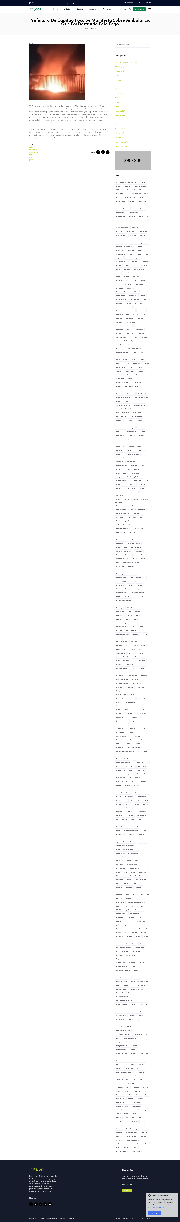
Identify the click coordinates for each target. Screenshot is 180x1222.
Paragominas (120, 868)
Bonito (146, 299)
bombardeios (134, 299)
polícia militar (134, 914)
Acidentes (138, 205)
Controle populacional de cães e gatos (129, 416)
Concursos (130, 394)
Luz (124, 755)
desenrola (119, 462)
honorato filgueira (122, 668)
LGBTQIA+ (138, 744)
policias (127, 925)
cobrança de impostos (123, 382)
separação (144, 1053)
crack (128, 424)
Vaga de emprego (132, 1129)
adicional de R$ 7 (138, 209)
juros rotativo (120, 732)
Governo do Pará (121, 649)
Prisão (142, 944)
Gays (145, 634)
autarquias (134, 262)
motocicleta (129, 796)
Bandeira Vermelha (122, 277)
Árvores (118, 265)
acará (118, 205)
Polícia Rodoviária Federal (125, 917)
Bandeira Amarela (130, 273)
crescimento (120, 428)
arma (140, 250)
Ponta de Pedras (121, 929)
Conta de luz (134, 409)
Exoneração (120, 566)
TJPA (146, 1095)
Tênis (133, 1080)
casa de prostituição (123, 345)
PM (137, 898)
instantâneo (142, 698)
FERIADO (130, 585)
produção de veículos (123, 948)
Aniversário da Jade (123, 239)
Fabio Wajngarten (122, 574)
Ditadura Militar (136, 480)
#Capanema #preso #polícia (126, 182)
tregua (118, 1117)
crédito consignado (140, 424)
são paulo (138, 1034)
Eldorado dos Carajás (137, 510)
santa (139, 1019)
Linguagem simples (133, 747)
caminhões (129, 318)
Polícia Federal (121, 914)
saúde (126, 1012)
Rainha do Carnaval (123, 970)
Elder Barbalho (121, 510)
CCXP (142, 360)
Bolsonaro (132, 296)
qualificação (120, 963)
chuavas (140, 367)
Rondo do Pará (135, 1008)
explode (131, 566)
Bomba (142, 296)
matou (131, 770)
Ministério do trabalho (123, 789)
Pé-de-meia (120, 876)
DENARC (119, 454)
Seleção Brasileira (122, 1042)
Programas (107, 9)
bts (133, 311)
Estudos (134, 559)
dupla (135, 492)
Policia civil (128, 921)
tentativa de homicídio (140, 1087)
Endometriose (120, 532)
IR (144, 706)
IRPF (126, 710)
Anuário (119, 243)
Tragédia (140, 1098)
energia (132, 532)
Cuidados (131, 435)
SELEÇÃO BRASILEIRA (122, 1046)
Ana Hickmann (121, 235)
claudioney (120, 379)
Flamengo (119, 608)
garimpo (119, 630)
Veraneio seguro (131, 1132)
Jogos (133, 721)
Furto (136, 619)
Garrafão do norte (122, 634)
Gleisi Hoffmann (121, 642)
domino (118, 488)
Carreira (134, 337)
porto (146, 929)
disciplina (119, 477)
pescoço (129, 887)
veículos (119, 1132)
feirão (136, 581)
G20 (133, 627)
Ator (147, 254)
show (142, 1061)
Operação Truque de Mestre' (125, 842)
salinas (141, 1015)
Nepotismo (119, 815)
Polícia (93, 28)
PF (127, 891)
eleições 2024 (120, 517)
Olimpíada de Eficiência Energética (127, 830)
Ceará (118, 364)
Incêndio (119, 687)
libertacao (119, 747)
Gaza (118, 638)
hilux (143, 657)
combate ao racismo (123, 390)
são (121, 1027)
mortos (118, 796)
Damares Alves (121, 443)
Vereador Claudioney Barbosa (126, 1136)
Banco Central (139, 269)
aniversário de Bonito (141, 239)
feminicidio (120, 585)
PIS (142, 895)
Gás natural (128, 638)
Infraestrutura (121, 695)
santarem (144, 1023)
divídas (118, 484)
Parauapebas (134, 868)
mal (134, 759)
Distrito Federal (121, 480)
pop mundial (135, 929)
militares (143, 781)
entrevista (134, 540)
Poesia (141, 906)
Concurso (119, 394)
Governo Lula (120, 653)
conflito (118, 401)
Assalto (139, 254)
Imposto (135, 679)
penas (129, 879)
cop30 (131, 420)
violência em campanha (124, 1144)
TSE (126, 1121)
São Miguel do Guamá (123, 1034)
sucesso (140, 1064)
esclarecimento (136, 547)
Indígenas (129, 687)
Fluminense (120, 611)
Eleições (137, 513)
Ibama (118, 672)
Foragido (138, 611)
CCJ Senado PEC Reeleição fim (126, 360)
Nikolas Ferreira (142, 815)
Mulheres (128, 804)
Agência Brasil (143, 216)
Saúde (119, 107)
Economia (120, 115)
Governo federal (137, 649)
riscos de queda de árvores (125, 1000)
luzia (131, 755)
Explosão (139, 570)
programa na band (122, 951)
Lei (141, 740)
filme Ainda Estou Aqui (123, 600)
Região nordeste (121, 981)
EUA (117, 562)
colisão (118, 386)
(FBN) (118, 186)
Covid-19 (119, 424)
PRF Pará (125, 940)
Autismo (145, 262)
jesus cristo (120, 717)
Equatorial (119, 544)
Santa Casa (120, 1023)
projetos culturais (131, 955)
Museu (128, 808)
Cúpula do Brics (137, 352)
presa (138, 936)
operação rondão (122, 838)
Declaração (120, 447)
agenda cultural (121, 220)
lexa (147, 740)
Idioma (137, 672)
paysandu (142, 872)
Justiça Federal (121, 736)
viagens (119, 1140)
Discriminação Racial (134, 477)
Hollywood (141, 660)
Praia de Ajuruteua (131, 932)
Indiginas (119, 691)
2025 (140, 190)
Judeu (142, 725)
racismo (133, 966)
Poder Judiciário (129, 906)
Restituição (120, 993)
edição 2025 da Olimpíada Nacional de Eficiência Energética (132, 501)
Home (55, 9)
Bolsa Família (120, 296)
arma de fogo (120, 254)
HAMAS (135, 657)
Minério (118, 785)
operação (119, 834)
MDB (137, 774)
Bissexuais (130, 288)
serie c (136, 1057)
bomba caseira (121, 299)
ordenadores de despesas (124, 849)
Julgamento (120, 729)
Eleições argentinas (135, 517)
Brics (126, 311)
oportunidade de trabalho (125, 846)
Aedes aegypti (133, 212)
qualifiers (132, 963)
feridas (118, 589)
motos (118, 800)
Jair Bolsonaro (130, 713)
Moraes (137, 793)
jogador (134, 717)
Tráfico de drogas (122, 1114)
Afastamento (120, 216)
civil (126, 375)
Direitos (136, 469)
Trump (118, 1121)
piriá (134, 895)
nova (127, 823)
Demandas (142, 450)
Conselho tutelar (139, 405)
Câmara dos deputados (133, 348)
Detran (144, 465)
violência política (142, 1144)
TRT (139, 1117)
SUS (146, 1068)
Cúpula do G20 (121, 356)
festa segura (128, 596)
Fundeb (118, 619)
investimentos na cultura (124, 706)
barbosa (136, 277)
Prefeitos (144, 932)
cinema (118, 375)
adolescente (120, 212)
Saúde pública (121, 1015)
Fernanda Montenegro (132, 589)
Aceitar (154, 1213)
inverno (118, 702)
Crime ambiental (130, 431)
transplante (120, 1102)
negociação (142, 812)
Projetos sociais (121, 959)
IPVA (138, 706)
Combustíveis (138, 390)
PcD (130, 876)
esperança (138, 551)
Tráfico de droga (141, 1110)
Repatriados (128, 985)
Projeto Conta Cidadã (140, 951)
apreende (133, 243)
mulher (118, 804)
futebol (133, 623)
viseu (135, 1148)
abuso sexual (143, 201)
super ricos (129, 1068)
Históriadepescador (122, 660)
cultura (141, 435)
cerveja (146, 364)
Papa (129, 861)
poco (31, 160)
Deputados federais (132, 454)
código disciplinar (122, 352)
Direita (128, 469)
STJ (124, 1064)
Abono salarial (121, 201)
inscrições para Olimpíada (125, 698)
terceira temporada (122, 1091)
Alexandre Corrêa (122, 228)
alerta (142, 224)
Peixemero (119, 879)
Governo (134, 642)
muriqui (119, 808)
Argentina (131, 250)
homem (118, 664)
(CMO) (142, 182)
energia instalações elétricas (125, 536)
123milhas (127, 186)
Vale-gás (145, 1129)
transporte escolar (122, 1106)
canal (137, 326)
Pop (116, 84)
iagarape (141, 668)
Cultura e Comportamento (126, 62)
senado (132, 1049)
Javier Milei (143, 713)
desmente (134, 465)
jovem (141, 721)
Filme (142, 596)
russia (118, 1012)
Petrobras (119, 891)
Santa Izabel (132, 1023)
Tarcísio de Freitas (132, 1076)
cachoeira (141, 311)
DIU (147, 480)
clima (130, 379)
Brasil (129, 307)
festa (118, 596)
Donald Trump (130, 488)
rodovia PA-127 (121, 1008)
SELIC (135, 1046)
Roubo (146, 1008)
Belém (143, 280)
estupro (143, 559)
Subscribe (127, 1190)
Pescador (137, 883)
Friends (129, 615)
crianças (141, 428)
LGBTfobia (119, 744)
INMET (132, 695)
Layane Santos (121, 740)
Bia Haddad (140, 284)
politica (137, 925)
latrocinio (138, 736)
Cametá (119, 318)
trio (133, 1117)
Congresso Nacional (123, 405)
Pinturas (119, 895)
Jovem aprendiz (121, 725)
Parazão (145, 868)
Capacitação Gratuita (123, 330)
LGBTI (129, 744)
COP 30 (118, 420)
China (131, 367)
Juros (143, 729)
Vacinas (119, 1129)
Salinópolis (120, 1019)
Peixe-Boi (138, 876)
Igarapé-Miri (133, 676)
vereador (144, 1132)
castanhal (137, 345)
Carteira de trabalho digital (125, 341)
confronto (129, 401)
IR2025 (118, 710)
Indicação (140, 687)
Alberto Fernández (122, 224)
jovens (133, 725)
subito (131, 1064)
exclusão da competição (131, 562)
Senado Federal (121, 1053)
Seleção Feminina (138, 1042)
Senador (134, 1053)
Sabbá (132, 1015)
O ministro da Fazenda (123, 827)
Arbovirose (119, 250)
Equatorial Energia (134, 544)
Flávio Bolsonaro (132, 608)
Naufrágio (129, 812)
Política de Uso (158, 1207)
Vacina (140, 1125)
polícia (128, 910)
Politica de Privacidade (124, 1218)
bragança (138, 303)
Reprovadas (141, 985)
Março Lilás (142, 766)
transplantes (137, 1102)
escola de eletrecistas (123, 551)
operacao (142, 842)
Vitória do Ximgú (121, 1151)
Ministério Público (141, 789)
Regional (118, 102)
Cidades (119, 67)
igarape (144, 676)
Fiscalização (141, 604)
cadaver (135, 314)
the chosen (119, 1095)
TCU (117, 1083)
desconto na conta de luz (138, 458)
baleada (127, 269)
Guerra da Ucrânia (122, 657)
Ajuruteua (143, 220)
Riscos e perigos (121, 1004)
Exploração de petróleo (124, 570)
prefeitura (33, 149)
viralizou (126, 1148)
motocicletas (142, 796)
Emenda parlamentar (123, 528)
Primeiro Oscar (131, 944)
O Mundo (119, 138)
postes (118, 932)
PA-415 (139, 857)
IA (133, 668)
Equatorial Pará (121, 547)
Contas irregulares (122, 413)
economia (119, 496)
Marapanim (130, 766)
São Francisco (131, 1027)
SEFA (117, 1038)
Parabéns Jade (132, 864)
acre (146, 205)
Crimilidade (120, 435)
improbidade (136, 683)
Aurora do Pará (121, 262)
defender (119, 450)
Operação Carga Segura (135, 834)
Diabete (118, 469)
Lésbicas (133, 740)
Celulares (136, 364)
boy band (119, 303)
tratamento (137, 1106)
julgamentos (133, 729)
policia (118, 921)
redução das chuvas (123, 978)
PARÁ (118, 872)
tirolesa (138, 1095)
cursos (140, 439)
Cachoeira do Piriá (122, 314)
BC (136, 280)
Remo (118, 985)
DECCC (139, 443)
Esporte (119, 133)
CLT (137, 379)
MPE (132, 800)
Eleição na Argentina (123, 513)
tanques (141, 1072)
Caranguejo (130, 333)
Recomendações (136, 974)
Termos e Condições (143, 1218)
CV (148, 439)
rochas (133, 1004)
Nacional (118, 98)
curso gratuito (129, 439)
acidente (127, 205)
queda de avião (121, 966)
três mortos (136, 1114)
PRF (117, 940)
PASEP (133, 872)
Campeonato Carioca (123, 326)
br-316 (129, 303)
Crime (118, 431)
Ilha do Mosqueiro (122, 679)
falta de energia (135, 577)
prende (129, 936)
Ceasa (127, 364)
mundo (145, 804)
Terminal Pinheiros (140, 1091)
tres (126, 1117)
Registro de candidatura (139, 981)
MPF (139, 800)
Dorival (141, 488)
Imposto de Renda (122, 683)
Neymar (130, 815)
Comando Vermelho (132, 386)
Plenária (119, 898)
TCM (141, 1080)
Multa (137, 804)
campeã (140, 318)
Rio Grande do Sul (122, 997)
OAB (136, 827)
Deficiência (130, 450)
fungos (127, 619)
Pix (148, 895)
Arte (131, 254)
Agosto (133, 220)
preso (146, 936)
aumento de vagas (132, 258)
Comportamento (121, 146)
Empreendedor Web (68, 1218)
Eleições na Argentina (123, 521)
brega (118, 311)
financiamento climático (124, 604)
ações (141, 197)
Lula (117, 755)
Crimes (142, 431)
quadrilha (143, 959)
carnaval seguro (121, 337)
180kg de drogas (140, 186)
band (118, 273)
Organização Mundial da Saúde (127, 853)
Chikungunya (120, 367)
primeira (119, 944)
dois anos (142, 484)
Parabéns (119, 864)
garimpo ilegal (131, 630)
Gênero (138, 638)
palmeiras (119, 861)
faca (134, 574)
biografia (119, 288)
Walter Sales (136, 1151)
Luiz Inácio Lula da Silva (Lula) (126, 751)
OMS (145, 830)
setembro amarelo (130, 1061)
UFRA (132, 1125)
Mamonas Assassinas (123, 762)
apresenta (139, 246)
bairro (127, 265)
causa (118, 348)
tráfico (129, 1110)
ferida (140, 585)
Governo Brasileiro (122, 645)
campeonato (131, 322)
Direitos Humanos (122, 473)
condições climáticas (123, 397)
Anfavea (133, 235)
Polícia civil (138, 910)
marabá (119, 766)
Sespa (118, 1061)
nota (31, 147)
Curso (118, 439)
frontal (138, 615)
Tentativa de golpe (122, 1087)
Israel (133, 710)
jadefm (118, 713)
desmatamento (121, 465)
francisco (119, 615)
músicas (119, 774)
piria (127, 895)
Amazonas (130, 231)
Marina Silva (120, 770)
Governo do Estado (139, 645)
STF (117, 1064)
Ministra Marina (125, 793)
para (136, 861)
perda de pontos (140, 879)
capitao (32, 157)
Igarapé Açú (120, 676)
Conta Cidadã (121, 409)
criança (131, 428)
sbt (147, 1034)
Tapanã (119, 1076)
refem (136, 978)
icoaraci (127, 672)
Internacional (119, 93)
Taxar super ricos (122, 1080)
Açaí (117, 197)
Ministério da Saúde (132, 785)
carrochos (144, 337)
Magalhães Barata (122, 759)
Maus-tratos (142, 770)
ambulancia (33, 152)
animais (142, 235)
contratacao (137, 413)
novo (135, 823)
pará (125, 872)
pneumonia (120, 902)
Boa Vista (135, 292)
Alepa (134, 224)
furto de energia (121, 623)
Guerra (140, 653)
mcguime (129, 774)
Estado (127, 555)
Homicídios (129, 664)
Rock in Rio (143, 1004)
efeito (133, 506)
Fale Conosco (139, 9)
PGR (134, 891)
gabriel (140, 627)
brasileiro (138, 307)
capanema (139, 330)
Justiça (131, 732)
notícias (119, 823)
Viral (117, 1148)
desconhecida (121, 458)
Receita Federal (121, 974)
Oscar (131, 857)
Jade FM (142, 710)
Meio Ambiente (122, 142)
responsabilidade (137, 989)
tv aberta (119, 1125)
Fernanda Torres (121, 593)
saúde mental (137, 1012)
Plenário (128, 898)
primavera (136, 940)
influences (130, 691)
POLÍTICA (119, 910)
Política (119, 71)
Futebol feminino (121, 627)
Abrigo (132, 201)
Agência (132, 216)
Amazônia (119, 231)
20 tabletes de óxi (122, 190)
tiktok (129, 1095)
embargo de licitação (123, 525)
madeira (145, 755)
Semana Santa (121, 1049)
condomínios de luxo (141, 397)
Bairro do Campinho (140, 265)
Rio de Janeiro (132, 993)
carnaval (141, 333)
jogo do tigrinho (121, 721)
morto (146, 793)
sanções (130, 1019)
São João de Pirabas (123, 1031)
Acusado (126, 209)
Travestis (119, 1110)
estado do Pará (139, 555)
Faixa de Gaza (121, 577)
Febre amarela (125, 581)
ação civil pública (129, 197)
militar (133, 781)
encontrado (139, 528)
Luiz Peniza (143, 751)
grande (131, 653)
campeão (119, 322)
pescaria (119, 887)
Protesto (133, 959)
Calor (144, 314)
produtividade (139, 948)
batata (128, 280)
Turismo (117, 120)
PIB (140, 891)
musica (136, 808)
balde (118, 269)
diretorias (135, 473)
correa (140, 420)
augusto (119, 258)
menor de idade (121, 781)
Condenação (142, 394)
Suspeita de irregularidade (125, 1072)
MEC (145, 774)
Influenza (141, 691)
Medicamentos (121, 778)
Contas (145, 409)
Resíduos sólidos (121, 989)
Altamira (135, 228)
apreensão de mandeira (124, 246)
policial (118, 925)
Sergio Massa (120, 1057)
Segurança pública (129, 1038)
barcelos (119, 280)
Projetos (119, 955)
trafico (130, 1098)
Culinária (118, 124)
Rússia (136, 970)
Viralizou (118, 80)
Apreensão (144, 243)
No (117, 819)
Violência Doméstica (132, 1140)
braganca (119, 307)
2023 (133, 190)
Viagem (143, 1136)
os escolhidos (120, 857)
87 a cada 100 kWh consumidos (138, 194)
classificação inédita (139, 375)
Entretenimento (120, 89)
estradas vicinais (122, 559)
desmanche (131, 462)
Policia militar (141, 921)
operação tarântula (139, 838)
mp (126, 800)
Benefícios (128, 284)
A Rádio (67, 9)
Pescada (127, 883)
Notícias (80, 9)
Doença (132, 484)
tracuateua (120, 1098)
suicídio (118, 1068)
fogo (31, 155)
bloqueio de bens (121, 292)
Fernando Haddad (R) (138, 593)
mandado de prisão (141, 762)
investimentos (130, 702)
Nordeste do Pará (121, 129)
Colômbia (138, 382)
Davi (131, 443)
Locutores (92, 9)
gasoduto (136, 634)
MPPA (146, 800)
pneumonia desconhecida (136, 902)
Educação (120, 111)
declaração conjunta (135, 447)
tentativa (130, 1083)
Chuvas (118, 371)
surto (138, 1068)
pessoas (138, 887)
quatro (142, 963)
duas (127, 492)
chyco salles (130, 371)
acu (117, 209)
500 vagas (119, 194)
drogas (118, 492)
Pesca (118, 883)
